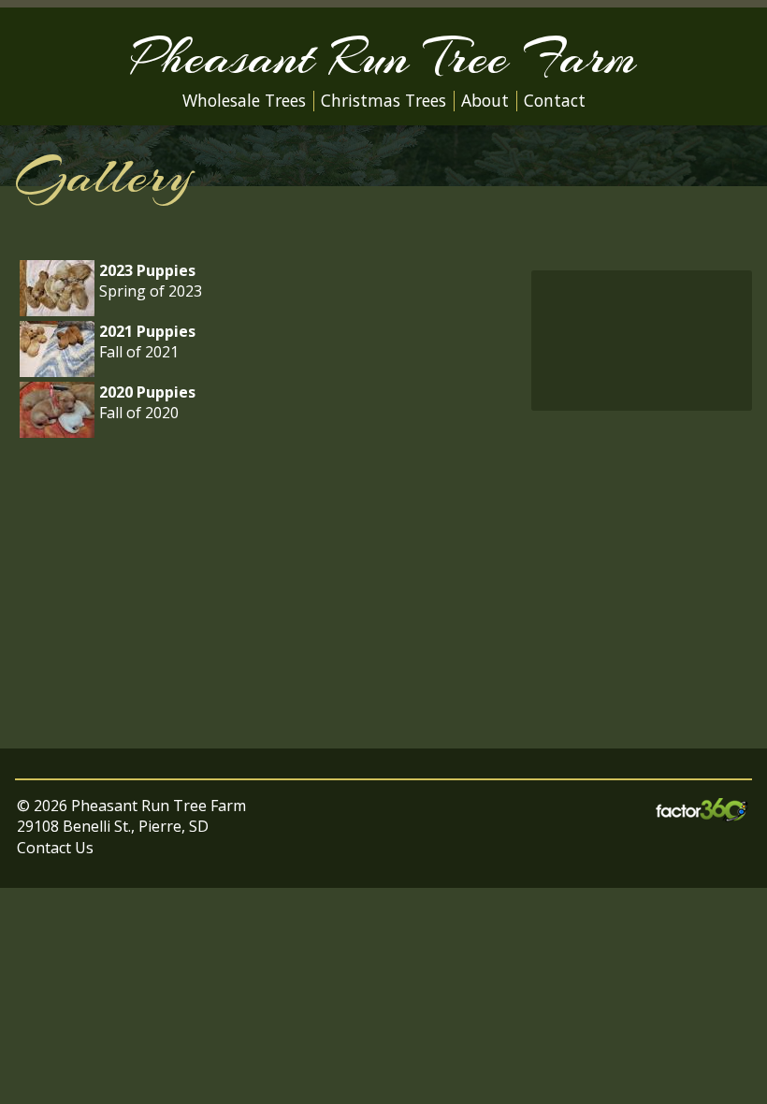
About (485, 100)
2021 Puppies (147, 331)
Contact (555, 100)
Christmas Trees (383, 100)
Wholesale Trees (244, 100)
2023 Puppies (147, 270)
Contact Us (55, 847)
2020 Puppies (147, 392)
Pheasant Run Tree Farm (383, 57)
